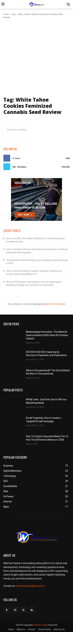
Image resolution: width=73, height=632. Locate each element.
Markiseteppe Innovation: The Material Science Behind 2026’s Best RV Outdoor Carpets (47, 335)
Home (6, 14)
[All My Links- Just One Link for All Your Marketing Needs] (13, 403)
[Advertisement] (36, 57)
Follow (66, 166)
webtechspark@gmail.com (30, 586)
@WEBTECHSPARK (54, 304)
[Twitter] (23, 610)
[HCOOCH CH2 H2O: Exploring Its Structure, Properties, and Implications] (13, 355)
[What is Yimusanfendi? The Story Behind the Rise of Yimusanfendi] (13, 374)
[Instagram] (15, 610)
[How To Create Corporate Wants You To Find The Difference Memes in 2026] (13, 440)
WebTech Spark (41, 625)
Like (68, 158)
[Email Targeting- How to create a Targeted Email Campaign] (13, 421)
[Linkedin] (32, 610)
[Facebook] (6, 610)
